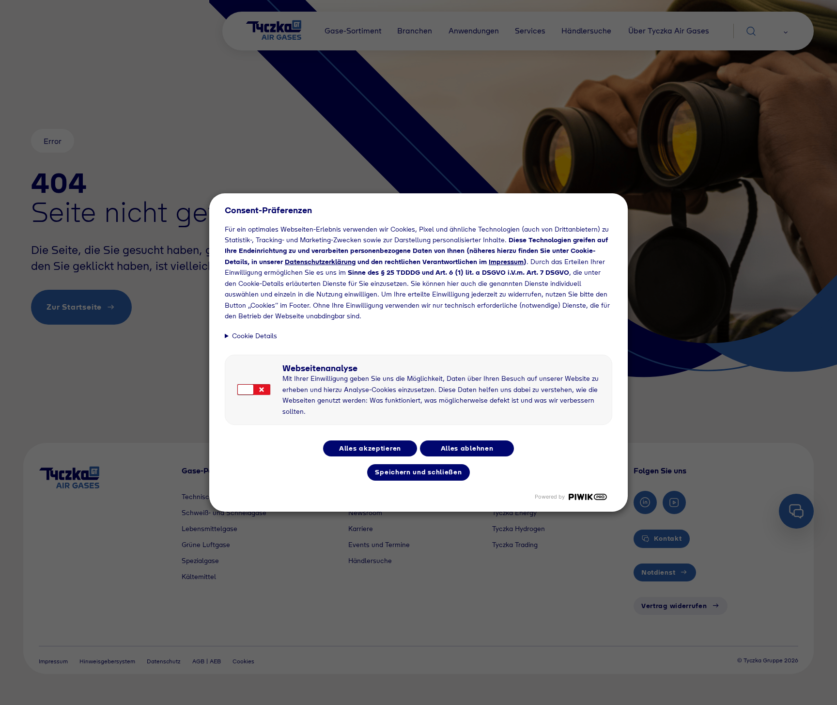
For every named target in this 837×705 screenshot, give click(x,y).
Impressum (506, 262)
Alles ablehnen (467, 448)
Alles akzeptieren (370, 448)
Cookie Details (254, 335)
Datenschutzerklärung (320, 262)
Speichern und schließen (418, 472)
